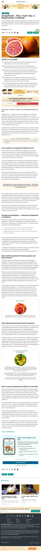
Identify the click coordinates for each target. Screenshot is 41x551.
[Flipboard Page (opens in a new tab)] (21, 515)
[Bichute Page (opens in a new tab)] (31, 515)
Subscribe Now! (35, 511)
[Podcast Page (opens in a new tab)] (26, 515)
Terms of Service (24, 105)
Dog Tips (8, 519)
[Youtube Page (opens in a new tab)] (28, 516)
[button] (3, 1)
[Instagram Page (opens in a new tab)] (10, 515)
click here (19, 530)
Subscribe (28, 522)
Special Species (10, 522)
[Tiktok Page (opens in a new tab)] (23, 515)
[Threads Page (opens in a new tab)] (13, 515)
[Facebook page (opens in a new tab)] (8, 515)
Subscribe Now (32, 548)
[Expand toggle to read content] (38, 431)
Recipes (17, 519)
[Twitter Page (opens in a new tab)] (15, 515)
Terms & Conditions (34, 542)
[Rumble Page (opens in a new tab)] (33, 515)
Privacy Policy (19, 105)
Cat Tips (8, 520)
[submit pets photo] (20, 6)
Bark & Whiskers (4, 542)
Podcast (27, 520)
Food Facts (5, 13)
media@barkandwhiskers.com (14, 534)
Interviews (18, 522)
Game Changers (29, 519)
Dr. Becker (10, 29)
